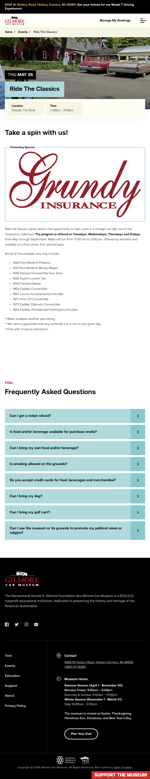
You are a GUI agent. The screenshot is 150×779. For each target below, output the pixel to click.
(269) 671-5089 (75, 667)
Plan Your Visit (81, 734)
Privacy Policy (15, 706)
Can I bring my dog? (26, 496)
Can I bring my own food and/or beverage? (44, 448)
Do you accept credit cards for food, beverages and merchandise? (63, 480)
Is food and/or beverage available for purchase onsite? (53, 432)
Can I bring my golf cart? (30, 512)
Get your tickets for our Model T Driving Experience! (69, 6)
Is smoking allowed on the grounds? (38, 464)
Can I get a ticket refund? (30, 416)
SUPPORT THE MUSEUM (121, 775)
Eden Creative (123, 767)
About (9, 696)
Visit (8, 656)
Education (12, 676)
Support (11, 686)
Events (10, 666)
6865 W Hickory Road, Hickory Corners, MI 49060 (98, 662)
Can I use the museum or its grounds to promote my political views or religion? (66, 531)
